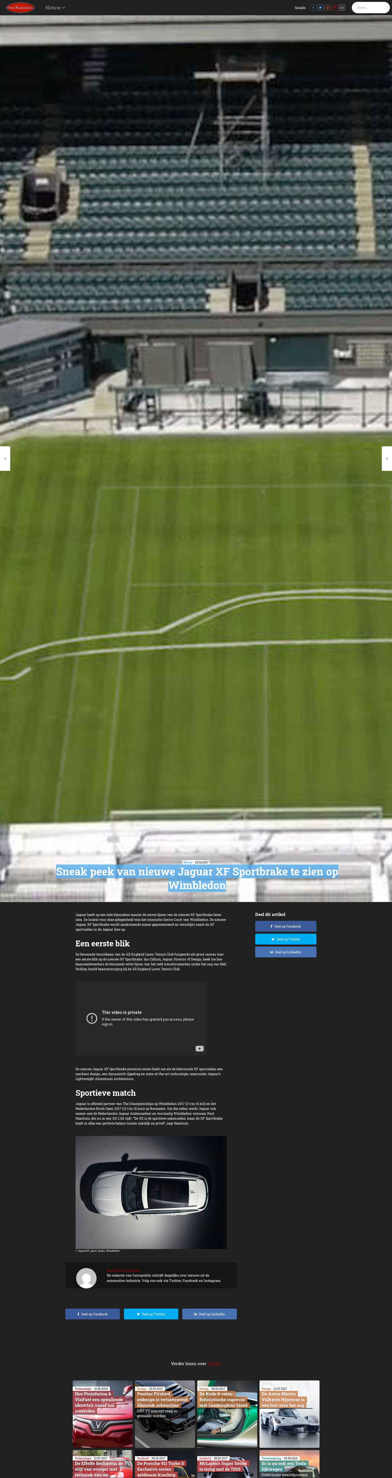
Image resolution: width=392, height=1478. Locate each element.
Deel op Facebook (94, 1314)
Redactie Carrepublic (123, 1270)
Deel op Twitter (153, 1314)
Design (214, 1363)
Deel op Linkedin (212, 1314)
